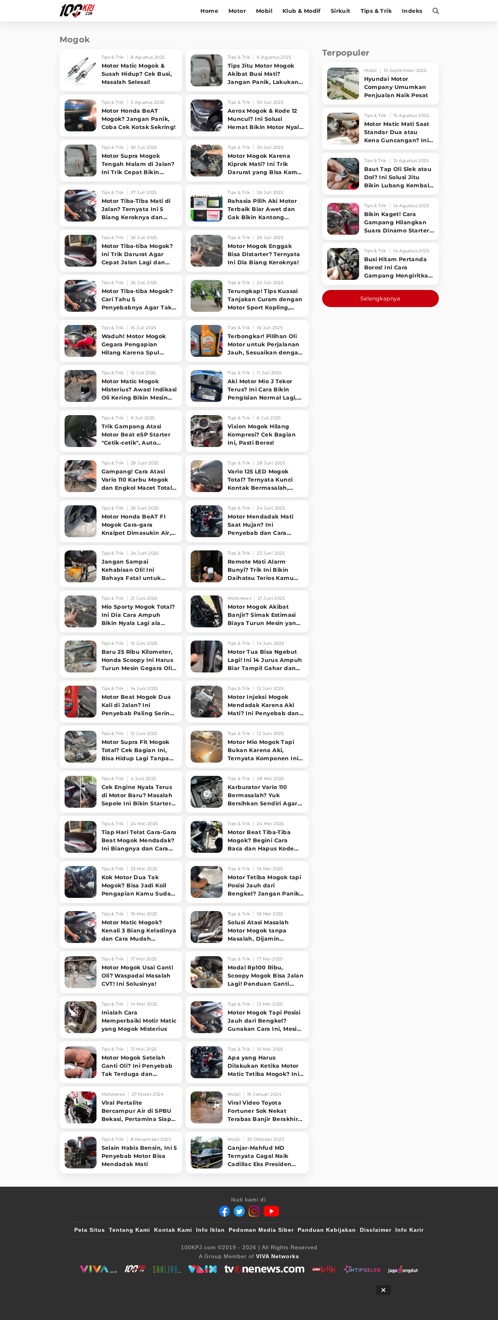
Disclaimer (375, 1230)
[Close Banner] (383, 1290)
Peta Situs (89, 1230)
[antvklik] (324, 1269)
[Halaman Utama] (80, 10)
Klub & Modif (301, 10)
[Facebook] (224, 1211)
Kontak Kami (173, 1230)
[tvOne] (264, 1269)
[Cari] (433, 10)
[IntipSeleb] (362, 1269)
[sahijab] (167, 1269)
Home (209, 10)
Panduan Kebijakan (327, 1230)
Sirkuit (341, 10)
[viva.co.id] (98, 1269)
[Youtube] (271, 1211)
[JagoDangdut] (403, 1269)
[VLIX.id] (202, 1269)
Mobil (264, 10)
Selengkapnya (380, 298)
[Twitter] (239, 1211)
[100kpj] (135, 1269)
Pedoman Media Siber (261, 1230)
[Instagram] (254, 1211)
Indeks (412, 10)
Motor (237, 10)
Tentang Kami (129, 1230)
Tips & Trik (376, 10)
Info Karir (409, 1230)
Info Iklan (210, 1230)
